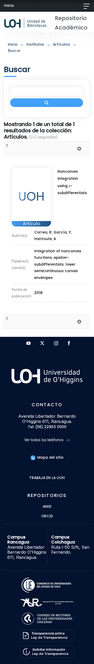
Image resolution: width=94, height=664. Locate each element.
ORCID (47, 516)
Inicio (9, 5)
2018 (38, 292)
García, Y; (63, 232)
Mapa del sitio (49, 457)
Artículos (61, 44)
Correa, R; (44, 232)
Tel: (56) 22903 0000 (47, 427)
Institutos (35, 44)
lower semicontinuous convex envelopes (56, 271)
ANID (47, 507)
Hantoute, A (45, 239)
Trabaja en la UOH (47, 478)
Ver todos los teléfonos (44, 440)
